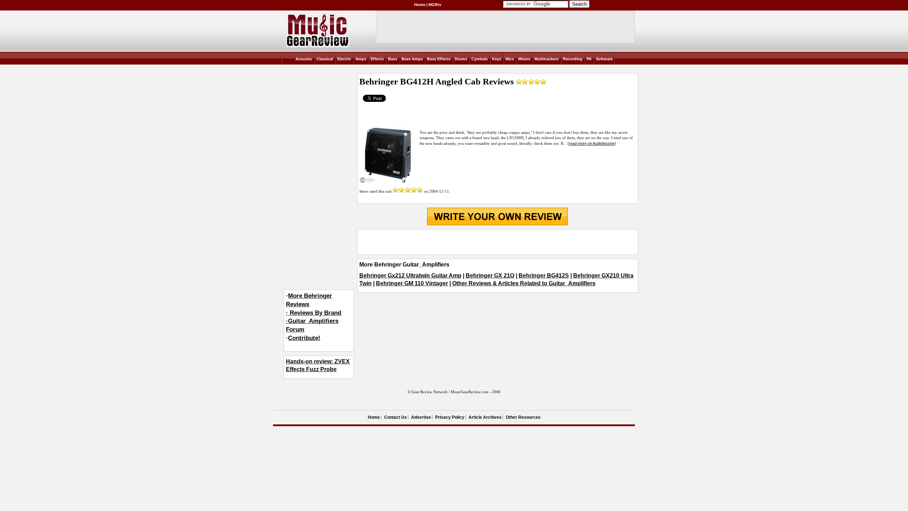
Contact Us (395, 417)
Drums (461, 59)
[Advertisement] (498, 242)
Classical (324, 59)
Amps (360, 59)
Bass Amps (412, 59)
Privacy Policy (449, 417)
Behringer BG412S (544, 276)
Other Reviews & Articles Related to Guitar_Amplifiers (524, 283)
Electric (344, 59)
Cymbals (479, 59)
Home (419, 4)
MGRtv (434, 4)
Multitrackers (547, 59)
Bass (392, 59)
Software (604, 59)
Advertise (421, 417)
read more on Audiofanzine (592, 143)
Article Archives (485, 417)
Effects (377, 59)
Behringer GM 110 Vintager (412, 283)
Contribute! (304, 338)
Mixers (524, 59)
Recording (572, 59)
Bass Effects (438, 59)
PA (589, 59)
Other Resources (523, 417)
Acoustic (303, 59)
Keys (496, 59)
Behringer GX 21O (490, 276)
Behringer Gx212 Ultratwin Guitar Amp (410, 276)
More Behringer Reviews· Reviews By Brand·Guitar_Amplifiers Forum (313, 312)
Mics (509, 59)
